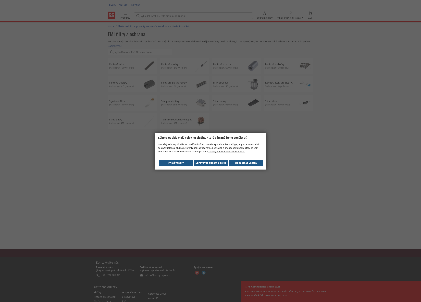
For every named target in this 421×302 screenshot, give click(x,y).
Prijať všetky (176, 162)
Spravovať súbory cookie (210, 162)
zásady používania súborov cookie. (226, 151)
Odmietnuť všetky (246, 162)
